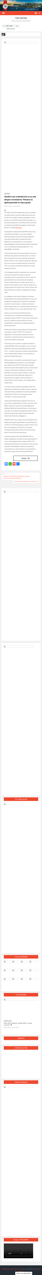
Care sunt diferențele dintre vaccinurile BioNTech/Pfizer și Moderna (16, 477)
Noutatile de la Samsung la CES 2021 (25, 481)
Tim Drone (21, 18)
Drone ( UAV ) (8, 1020)
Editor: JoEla (7, 206)
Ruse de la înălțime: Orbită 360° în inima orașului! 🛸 (18, 1024)
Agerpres (19, 227)
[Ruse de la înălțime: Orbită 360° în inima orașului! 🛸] (3, 34)
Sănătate (7, 193)
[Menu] (3, 13)
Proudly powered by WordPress (11, 1269)
